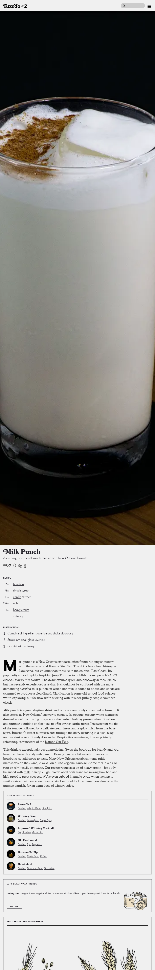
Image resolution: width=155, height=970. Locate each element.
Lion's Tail (24, 804)
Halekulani (25, 865)
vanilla (17, 597)
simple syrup (20, 590)
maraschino (37, 832)
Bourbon (108, 719)
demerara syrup (35, 868)
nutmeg (18, 616)
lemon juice (33, 820)
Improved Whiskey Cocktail (36, 828)
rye (19, 832)
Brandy (59, 754)
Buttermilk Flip (28, 852)
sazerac (36, 666)
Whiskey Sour (27, 816)
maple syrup (81, 776)
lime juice (47, 808)
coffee (43, 856)
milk (15, 603)
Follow (14, 907)
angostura (37, 844)
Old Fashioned (27, 840)
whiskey (38, 921)
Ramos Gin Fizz (60, 666)
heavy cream (21, 610)
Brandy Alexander (42, 737)
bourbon (18, 584)
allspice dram (34, 808)
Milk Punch (28, 796)
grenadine (49, 868)
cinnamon (92, 781)
